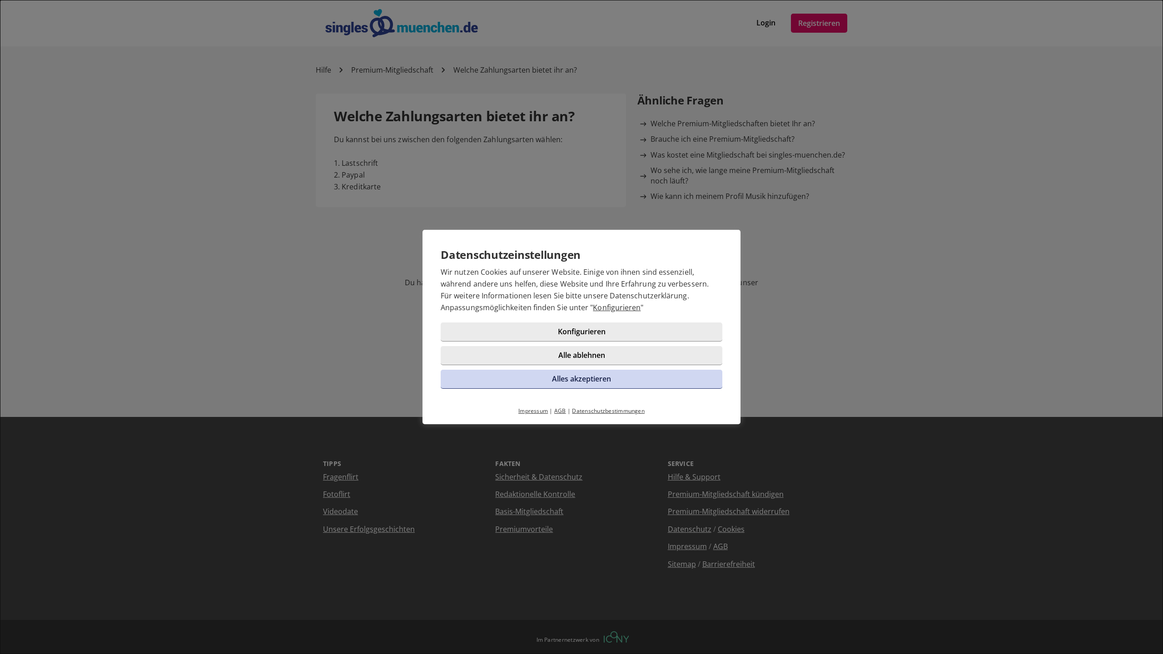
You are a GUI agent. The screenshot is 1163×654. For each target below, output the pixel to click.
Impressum (533, 411)
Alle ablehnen (581, 355)
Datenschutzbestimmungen (608, 411)
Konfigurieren (617, 307)
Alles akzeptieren (581, 379)
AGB (560, 411)
